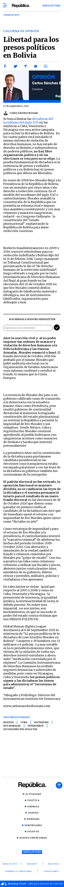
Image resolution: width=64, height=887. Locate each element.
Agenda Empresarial (33, 838)
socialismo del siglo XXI (20, 729)
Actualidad (33, 794)
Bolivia (8, 722)
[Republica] (21, 6)
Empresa (33, 806)
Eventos (33, 831)
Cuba (24, 722)
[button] (5, 66)
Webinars (33, 819)
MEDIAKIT (32, 864)
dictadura (41, 722)
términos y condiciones (18, 871)
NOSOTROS (54, 864)
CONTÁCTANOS (51, 871)
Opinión (33, 813)
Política (33, 800)
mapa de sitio (10, 864)
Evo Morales (12, 725)
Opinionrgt (36, 725)
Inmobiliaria (33, 825)
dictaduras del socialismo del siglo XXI (28, 120)
